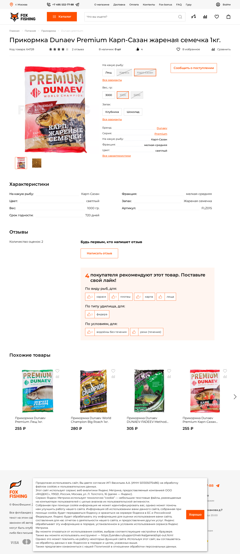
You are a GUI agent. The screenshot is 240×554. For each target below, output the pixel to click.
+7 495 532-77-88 (63, 4)
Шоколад (133, 112)
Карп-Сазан (145, 72)
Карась (124, 72)
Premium (160, 134)
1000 (123, 95)
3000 (108, 95)
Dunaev (162, 128)
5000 (137, 95)
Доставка (119, 4)
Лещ (108, 72)
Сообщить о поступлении (194, 68)
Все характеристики (116, 155)
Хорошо (195, 514)
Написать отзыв (99, 253)
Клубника (112, 112)
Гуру (188, 4)
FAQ (179, 4)
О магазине (101, 4)
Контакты (149, 4)
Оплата (134, 4)
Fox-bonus (165, 4)
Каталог (64, 16)
